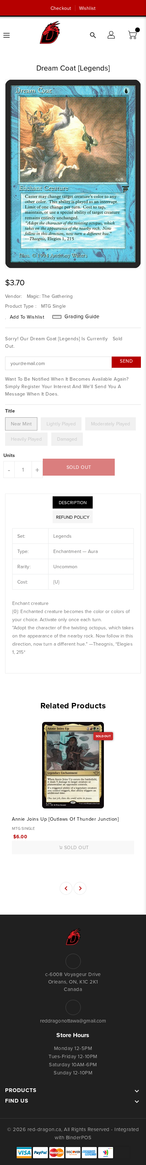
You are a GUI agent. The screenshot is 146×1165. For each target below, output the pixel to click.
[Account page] (111, 35)
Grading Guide (82, 316)
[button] (133, 35)
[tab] (73, 502)
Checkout (61, 8)
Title (10, 410)
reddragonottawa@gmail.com (73, 1020)
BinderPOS (79, 1137)
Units (9, 455)
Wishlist (87, 8)
